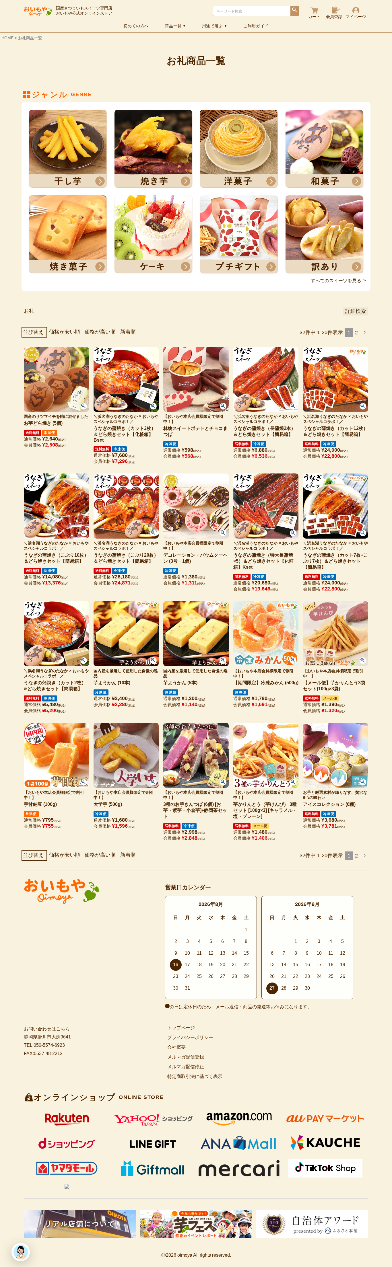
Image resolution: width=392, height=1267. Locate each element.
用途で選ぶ (214, 26)
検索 (294, 11)
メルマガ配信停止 (185, 1066)
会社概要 (176, 1047)
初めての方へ (136, 26)
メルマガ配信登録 (185, 1056)
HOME (7, 38)
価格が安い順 (64, 332)
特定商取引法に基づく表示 (194, 1076)
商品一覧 (175, 26)
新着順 (128, 332)
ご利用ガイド (256, 26)
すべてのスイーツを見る (336, 280)
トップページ (181, 1027)
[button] (365, 332)
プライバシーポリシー (190, 1037)
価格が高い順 (100, 332)
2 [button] (356, 333)
